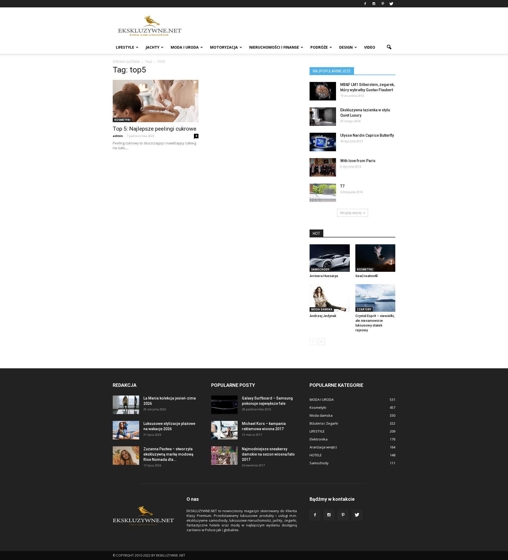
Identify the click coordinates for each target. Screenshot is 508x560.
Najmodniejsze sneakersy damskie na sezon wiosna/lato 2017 (268, 454)
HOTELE (316, 455)
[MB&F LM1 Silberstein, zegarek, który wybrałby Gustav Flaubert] (323, 91)
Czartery (364, 309)
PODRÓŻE (319, 47)
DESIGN (346, 47)
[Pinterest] (383, 4)
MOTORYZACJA (224, 47)
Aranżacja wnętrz (323, 447)
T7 (342, 186)
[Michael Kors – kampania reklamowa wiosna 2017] (224, 430)
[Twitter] (391, 4)
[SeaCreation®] (375, 258)
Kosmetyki (122, 120)
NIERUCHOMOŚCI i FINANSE (274, 47)
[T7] (323, 192)
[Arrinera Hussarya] (330, 258)
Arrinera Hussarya (324, 276)
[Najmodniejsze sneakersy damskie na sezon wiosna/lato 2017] (224, 455)
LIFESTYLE (125, 47)
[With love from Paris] (323, 167)
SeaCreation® (366, 276)
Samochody (320, 269)
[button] (389, 47)
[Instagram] (374, 4)
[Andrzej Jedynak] (330, 298)
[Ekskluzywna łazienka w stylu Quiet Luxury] (323, 116)
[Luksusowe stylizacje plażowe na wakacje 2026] (126, 430)
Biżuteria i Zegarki (324, 423)
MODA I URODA (185, 47)
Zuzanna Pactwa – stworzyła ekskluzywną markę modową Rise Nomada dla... (168, 454)
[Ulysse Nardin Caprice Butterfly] (323, 142)
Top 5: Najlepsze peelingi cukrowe (154, 129)
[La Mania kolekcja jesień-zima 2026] (126, 405)
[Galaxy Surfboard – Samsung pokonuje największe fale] (224, 405)
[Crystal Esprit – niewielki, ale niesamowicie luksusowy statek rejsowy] (375, 298)
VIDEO (369, 47)
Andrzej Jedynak (323, 316)
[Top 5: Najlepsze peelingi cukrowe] (155, 101)
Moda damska (321, 309)
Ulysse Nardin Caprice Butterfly (367, 135)
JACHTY (152, 47)
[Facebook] (365, 4)
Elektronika (319, 439)
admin (118, 136)
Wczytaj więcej (350, 212)
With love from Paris (357, 161)
